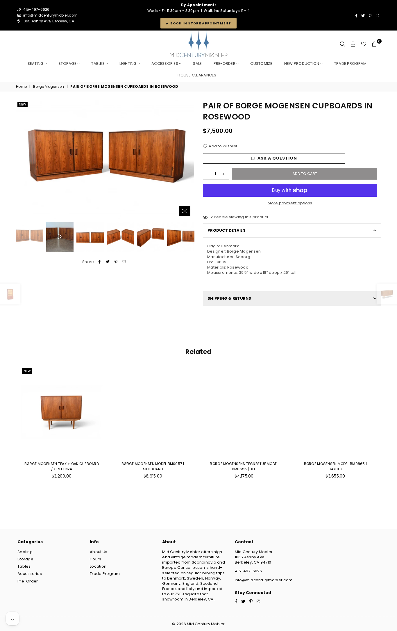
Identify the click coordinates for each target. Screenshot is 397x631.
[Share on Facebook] (99, 261)
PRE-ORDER (225, 63)
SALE (197, 63)
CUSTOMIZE (261, 63)
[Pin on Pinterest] (116, 261)
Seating (36, 63)
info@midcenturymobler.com (50, 15)
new (22, 104)
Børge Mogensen (48, 86)
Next (189, 160)
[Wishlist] (363, 44)
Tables (98, 63)
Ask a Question (277, 158)
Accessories (165, 63)
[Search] (342, 44)
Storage (67, 63)
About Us (98, 552)
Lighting (128, 63)
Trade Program (105, 573)
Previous (21, 160)
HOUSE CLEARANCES (197, 75)
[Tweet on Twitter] (107, 261)
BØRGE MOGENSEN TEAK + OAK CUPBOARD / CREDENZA (61, 466)
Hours (95, 559)
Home (21, 86)
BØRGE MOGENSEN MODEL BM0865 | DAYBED (335, 466)
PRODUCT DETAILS (227, 230)
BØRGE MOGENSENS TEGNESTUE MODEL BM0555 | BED (244, 466)
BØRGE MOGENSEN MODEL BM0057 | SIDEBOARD (152, 466)
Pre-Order (27, 581)
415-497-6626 (248, 571)
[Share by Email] (124, 261)
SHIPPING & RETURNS (229, 298)
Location (98, 566)
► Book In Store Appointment (198, 23)
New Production (302, 63)
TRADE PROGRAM (350, 63)
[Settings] (353, 44)
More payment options (290, 203)
